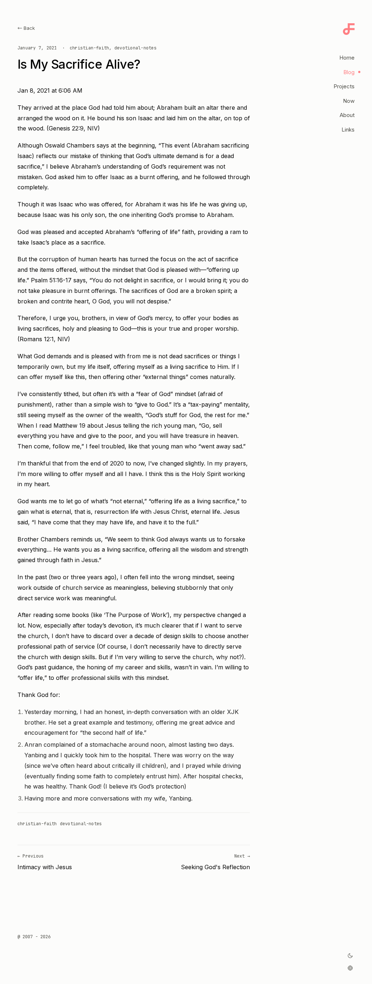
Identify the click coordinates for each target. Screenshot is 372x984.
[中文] (350, 968)
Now (349, 100)
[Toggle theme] (350, 955)
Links (348, 129)
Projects (344, 86)
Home (347, 57)
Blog (349, 72)
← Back (26, 28)
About (347, 115)
